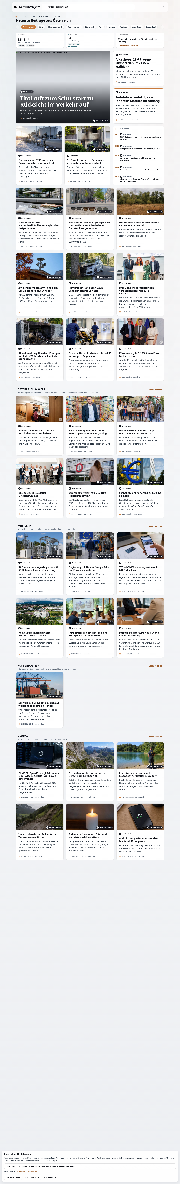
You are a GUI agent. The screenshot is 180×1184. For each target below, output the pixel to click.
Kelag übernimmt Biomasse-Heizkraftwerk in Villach (34, 634)
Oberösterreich (73, 27)
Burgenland (151, 27)
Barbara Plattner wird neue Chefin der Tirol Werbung (139, 634)
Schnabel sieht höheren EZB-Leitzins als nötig (140, 494)
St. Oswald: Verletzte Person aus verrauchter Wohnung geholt (86, 161)
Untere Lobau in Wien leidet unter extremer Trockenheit (139, 224)
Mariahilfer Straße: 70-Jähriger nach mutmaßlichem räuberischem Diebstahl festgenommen (89, 225)
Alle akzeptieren (13, 1177)
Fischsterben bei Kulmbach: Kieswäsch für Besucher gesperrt (138, 774)
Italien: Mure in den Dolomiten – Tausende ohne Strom (37, 836)
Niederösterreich (55, 27)
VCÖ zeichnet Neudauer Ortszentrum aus (32, 494)
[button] (40, 40)
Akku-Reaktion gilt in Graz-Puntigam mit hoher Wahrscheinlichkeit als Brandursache (39, 356)
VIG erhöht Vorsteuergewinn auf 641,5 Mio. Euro (138, 568)
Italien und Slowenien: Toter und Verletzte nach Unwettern (88, 836)
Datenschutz (21, 1171)
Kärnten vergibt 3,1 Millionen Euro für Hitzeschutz (139, 355)
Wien (41, 27)
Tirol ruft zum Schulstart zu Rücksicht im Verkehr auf (56, 101)
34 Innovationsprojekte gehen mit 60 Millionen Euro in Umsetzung (38, 568)
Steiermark (89, 27)
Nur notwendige (32, 1177)
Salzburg (123, 27)
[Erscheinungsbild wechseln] (163, 7)
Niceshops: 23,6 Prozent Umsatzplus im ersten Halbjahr (133, 63)
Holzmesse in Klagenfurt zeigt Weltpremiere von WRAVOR (136, 432)
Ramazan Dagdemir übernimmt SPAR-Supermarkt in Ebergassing (88, 432)
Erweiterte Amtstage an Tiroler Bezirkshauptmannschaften (36, 432)
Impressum (32, 1171)
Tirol (101, 27)
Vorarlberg (136, 27)
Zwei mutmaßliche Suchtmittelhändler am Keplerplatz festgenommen (38, 225)
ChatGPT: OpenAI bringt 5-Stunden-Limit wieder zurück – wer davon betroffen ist (38, 776)
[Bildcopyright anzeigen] (161, 277)
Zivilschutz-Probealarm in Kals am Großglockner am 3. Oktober (38, 289)
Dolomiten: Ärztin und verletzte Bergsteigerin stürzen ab (87, 774)
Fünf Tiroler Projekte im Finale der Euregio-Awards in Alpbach (88, 634)
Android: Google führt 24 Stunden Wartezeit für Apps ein (138, 840)
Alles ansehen (156, 389)
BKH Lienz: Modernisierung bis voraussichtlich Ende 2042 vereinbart (137, 290)
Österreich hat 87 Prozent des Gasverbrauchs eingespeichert (36, 161)
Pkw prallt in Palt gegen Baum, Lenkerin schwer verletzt (86, 289)
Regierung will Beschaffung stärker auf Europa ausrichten (89, 568)
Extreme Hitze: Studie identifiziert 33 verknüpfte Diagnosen (90, 355)
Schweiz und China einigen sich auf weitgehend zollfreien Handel (38, 704)
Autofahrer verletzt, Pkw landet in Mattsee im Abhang (138, 99)
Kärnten (111, 27)
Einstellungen (50, 1177)
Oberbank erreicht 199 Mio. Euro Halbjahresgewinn (87, 494)
